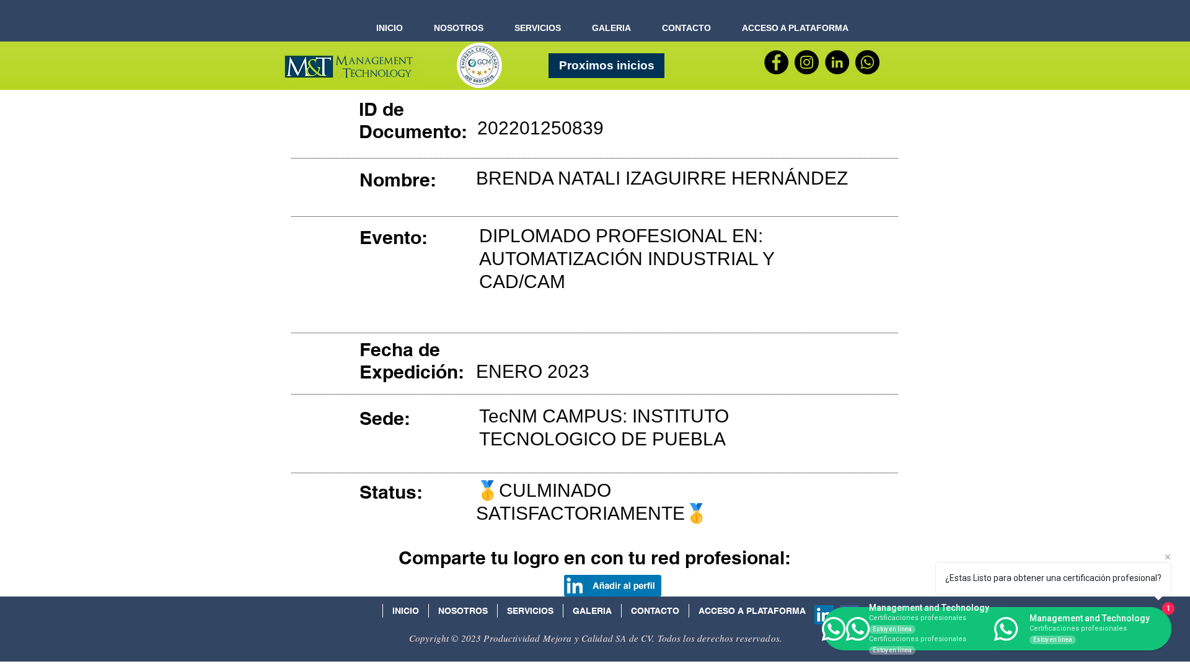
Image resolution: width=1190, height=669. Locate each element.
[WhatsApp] (867, 62)
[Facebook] (776, 62)
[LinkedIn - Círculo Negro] (837, 62)
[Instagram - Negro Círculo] (807, 62)
